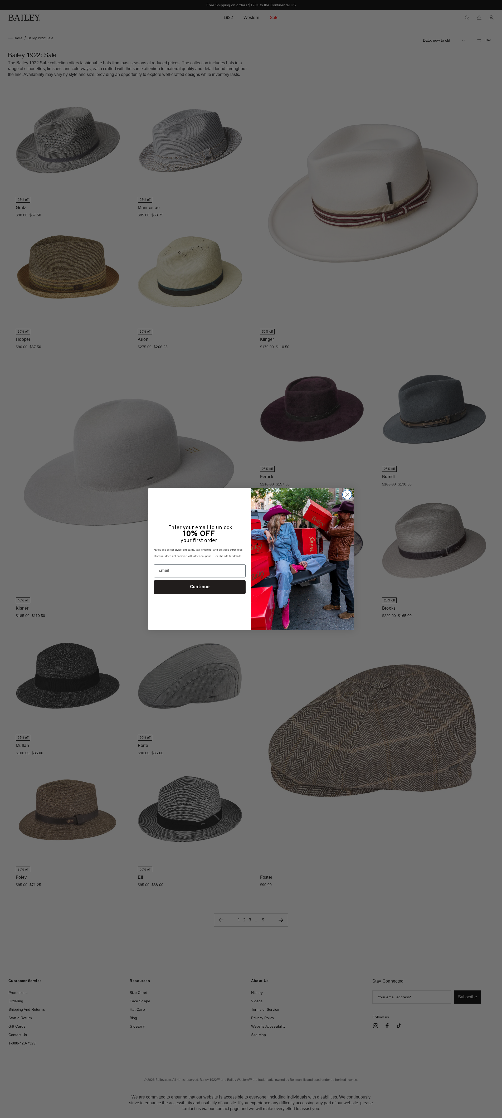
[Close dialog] (347, 494)
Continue (199, 587)
